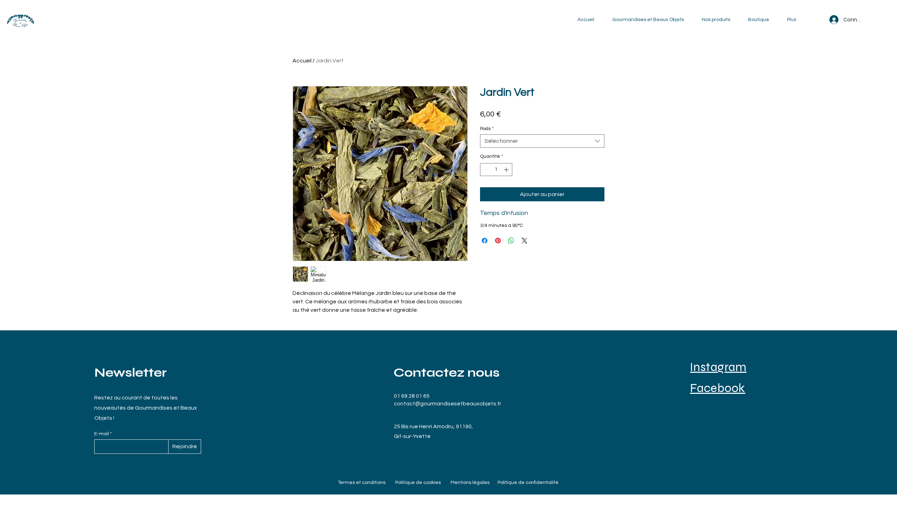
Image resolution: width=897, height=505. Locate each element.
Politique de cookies (418, 482)
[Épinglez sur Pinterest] (498, 240)
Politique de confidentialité (528, 482)
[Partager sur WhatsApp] (511, 240)
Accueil (302, 60)
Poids (487, 128)
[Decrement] (485, 169)
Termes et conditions (361, 482)
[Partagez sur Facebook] (484, 240)
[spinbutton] (496, 169)
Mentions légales (470, 482)
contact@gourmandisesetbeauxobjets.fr (447, 403)
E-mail (102, 433)
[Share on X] (524, 240)
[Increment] (506, 169)
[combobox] (542, 141)
